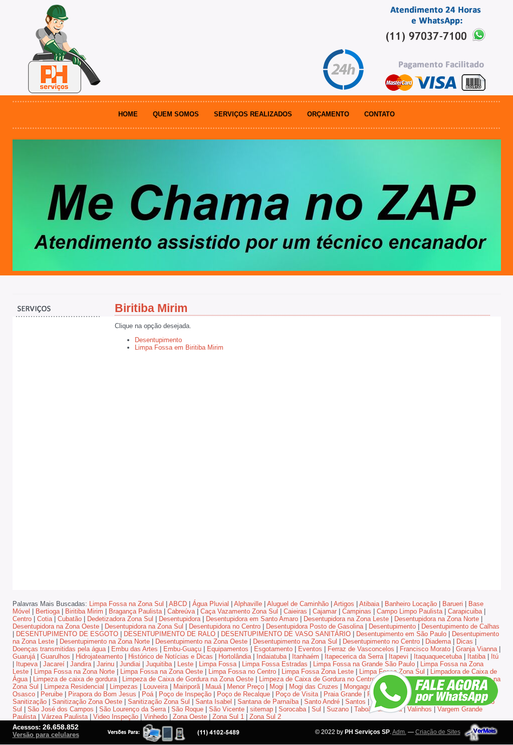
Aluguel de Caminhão (298, 604)
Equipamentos (227, 649)
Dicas (464, 641)
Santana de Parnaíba (268, 701)
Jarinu (105, 664)
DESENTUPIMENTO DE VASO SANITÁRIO (286, 634)
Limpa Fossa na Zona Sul (126, 604)
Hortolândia (234, 656)
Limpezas (124, 686)
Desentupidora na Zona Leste (346, 619)
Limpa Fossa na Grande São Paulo (364, 664)
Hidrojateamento (99, 656)
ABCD (178, 604)
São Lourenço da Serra (132, 709)
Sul (316, 709)
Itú (494, 656)
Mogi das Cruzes (313, 686)
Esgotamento (273, 649)
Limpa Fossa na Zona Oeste (161, 671)
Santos (355, 701)
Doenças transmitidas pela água (59, 649)
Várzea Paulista (65, 716)
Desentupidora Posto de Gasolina (314, 626)
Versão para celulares (46, 734)
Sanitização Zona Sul (159, 701)
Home (128, 114)
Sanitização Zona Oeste (87, 701)
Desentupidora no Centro (225, 626)
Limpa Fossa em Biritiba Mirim (179, 347)
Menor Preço (245, 686)
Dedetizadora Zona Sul (120, 619)
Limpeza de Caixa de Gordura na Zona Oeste (187, 679)
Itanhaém (305, 656)
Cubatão (70, 619)
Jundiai (130, 664)
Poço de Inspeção (185, 694)
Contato (379, 114)
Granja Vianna (476, 649)
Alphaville (248, 604)
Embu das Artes (134, 649)
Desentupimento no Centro (381, 641)
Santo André (322, 701)
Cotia (44, 619)
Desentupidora (179, 619)
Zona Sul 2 (265, 716)
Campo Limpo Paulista (409, 611)
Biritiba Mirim (84, 611)
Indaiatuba (271, 656)
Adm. (399, 731)
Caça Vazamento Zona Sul (239, 611)
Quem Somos (176, 114)
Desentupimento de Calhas (460, 626)
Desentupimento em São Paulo (401, 634)
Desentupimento (158, 340)
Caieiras (295, 611)
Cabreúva (181, 611)
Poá (147, 694)
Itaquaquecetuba (438, 656)
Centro (22, 619)
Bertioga (48, 611)
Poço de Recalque (243, 694)
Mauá (213, 686)
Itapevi (398, 656)
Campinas (356, 611)
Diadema (438, 641)
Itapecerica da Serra (354, 656)
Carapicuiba (465, 611)
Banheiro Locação (411, 604)
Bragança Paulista (135, 611)
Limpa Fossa (217, 664)
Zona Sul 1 (228, 716)
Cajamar (325, 611)
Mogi (277, 686)
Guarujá (24, 656)
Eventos (310, 649)
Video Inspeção (115, 716)
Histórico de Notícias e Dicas (170, 656)
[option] (257, 205)
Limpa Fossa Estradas (275, 664)
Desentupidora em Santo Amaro (252, 619)
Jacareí (54, 664)
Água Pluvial (210, 604)
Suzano (338, 709)
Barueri (452, 604)
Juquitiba (159, 664)
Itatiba (476, 656)
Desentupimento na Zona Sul (295, 641)
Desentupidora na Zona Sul (144, 626)
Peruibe (52, 694)
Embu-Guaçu (182, 649)
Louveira (155, 686)
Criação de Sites (437, 731)
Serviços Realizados (253, 114)
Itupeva (27, 664)
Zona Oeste (190, 716)
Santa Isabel (213, 701)
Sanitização (30, 701)
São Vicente (226, 709)
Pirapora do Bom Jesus (102, 694)
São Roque (187, 709)
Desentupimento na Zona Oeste (201, 641)
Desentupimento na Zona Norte (105, 641)
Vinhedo (155, 716)
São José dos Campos (61, 709)
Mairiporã (186, 686)
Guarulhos (55, 656)
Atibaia (369, 604)
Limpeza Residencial (74, 686)
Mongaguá (359, 686)
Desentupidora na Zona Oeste (56, 626)
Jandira (80, 664)
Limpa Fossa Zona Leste (318, 671)
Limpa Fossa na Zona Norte (74, 671)
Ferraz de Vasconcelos (361, 649)
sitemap (261, 709)
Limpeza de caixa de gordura (75, 679)
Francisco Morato (425, 649)
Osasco (24, 694)
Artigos (344, 604)
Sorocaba (292, 709)
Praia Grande (343, 694)
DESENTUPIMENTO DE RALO (169, 634)
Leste (185, 664)
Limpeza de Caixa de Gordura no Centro (317, 679)
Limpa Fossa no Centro (242, 671)
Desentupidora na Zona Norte (436, 619)
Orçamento (328, 114)
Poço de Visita (297, 694)
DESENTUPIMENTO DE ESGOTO (67, 634)
